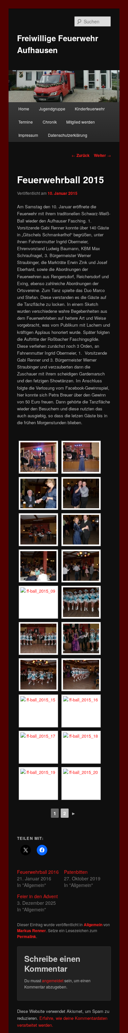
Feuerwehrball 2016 (38, 872)
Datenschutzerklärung (67, 135)
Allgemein (93, 925)
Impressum (28, 135)
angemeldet (52, 980)
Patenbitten (76, 872)
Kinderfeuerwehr (90, 108)
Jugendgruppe (52, 108)
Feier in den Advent (37, 896)
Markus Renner (31, 930)
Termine (25, 122)
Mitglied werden (80, 122)
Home (23, 108)
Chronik (50, 122)
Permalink (26, 936)
